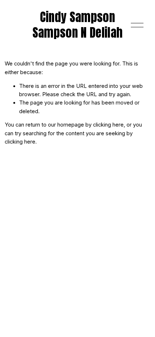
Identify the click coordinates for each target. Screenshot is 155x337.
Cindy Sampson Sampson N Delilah (77, 25)
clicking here (108, 124)
